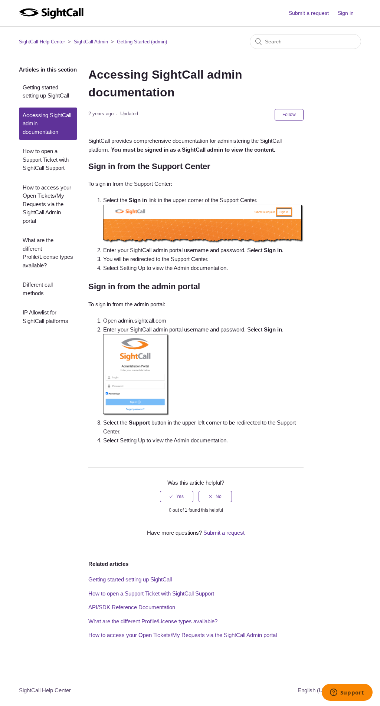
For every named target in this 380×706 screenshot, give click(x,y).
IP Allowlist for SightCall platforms (45, 316)
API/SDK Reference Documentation (131, 607)
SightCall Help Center (42, 41)
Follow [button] (289, 114)
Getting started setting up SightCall (46, 91)
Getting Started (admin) (142, 41)
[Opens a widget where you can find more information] (347, 693)
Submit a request (309, 13)
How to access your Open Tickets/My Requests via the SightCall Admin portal (47, 204)
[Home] (51, 17)
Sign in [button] (346, 13)
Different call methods (38, 288)
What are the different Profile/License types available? (48, 252)
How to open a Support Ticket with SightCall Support (46, 159)
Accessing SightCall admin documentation (47, 123)
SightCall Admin (91, 41)
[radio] (176, 496)
